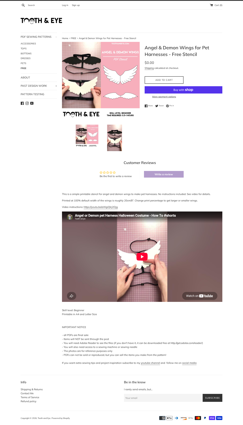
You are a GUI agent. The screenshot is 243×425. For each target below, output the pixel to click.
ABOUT (25, 77)
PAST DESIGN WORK (39, 85)
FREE (23, 68)
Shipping (149, 68)
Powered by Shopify (61, 418)
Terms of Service (30, 397)
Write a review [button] (164, 174)
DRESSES (25, 58)
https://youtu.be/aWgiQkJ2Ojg (101, 207)
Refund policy (28, 401)
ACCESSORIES (28, 43)
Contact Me (27, 393)
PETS (23, 63)
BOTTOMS (26, 53)
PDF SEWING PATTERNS (39, 36)
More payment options (164, 96)
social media (189, 362)
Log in (65, 5)
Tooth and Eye (44, 418)
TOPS (23, 48)
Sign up (76, 5)
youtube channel (150, 362)
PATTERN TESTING (32, 94)
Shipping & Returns (32, 389)
